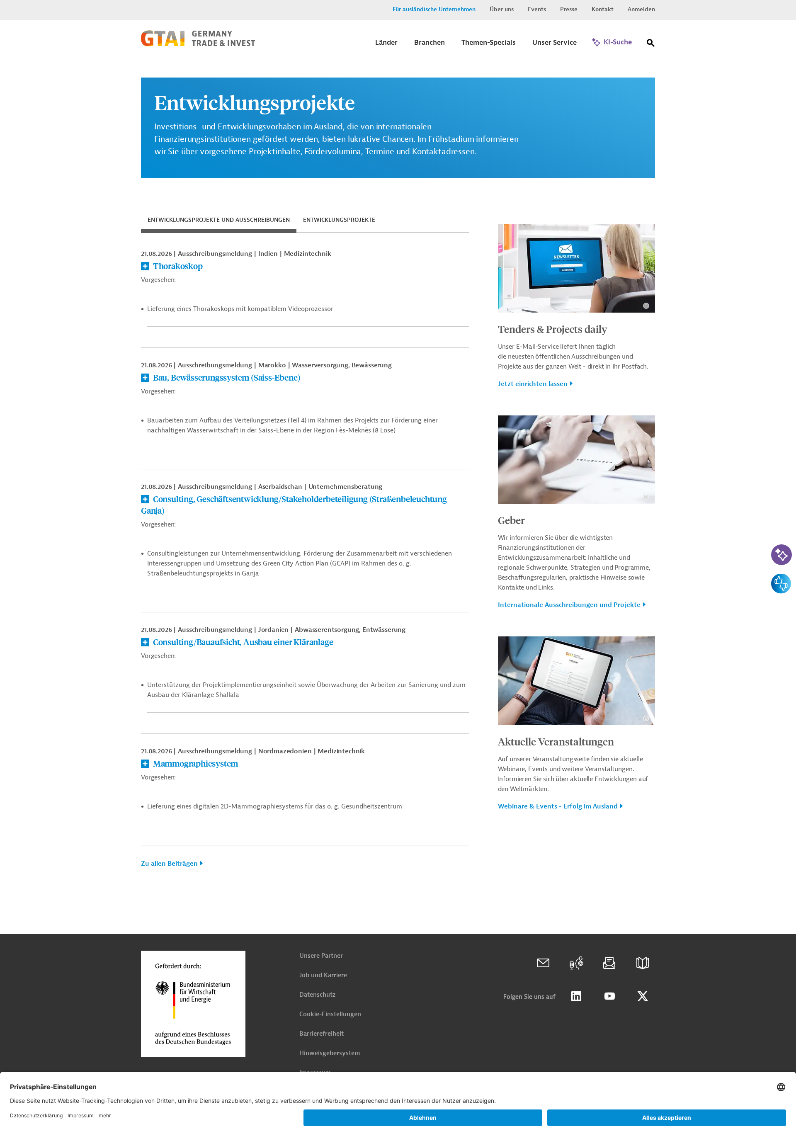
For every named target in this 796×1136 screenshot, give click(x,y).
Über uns (502, 9)
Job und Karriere (323, 975)
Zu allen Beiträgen (169, 863)
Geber (511, 520)
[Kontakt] (543, 963)
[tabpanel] (305, 562)
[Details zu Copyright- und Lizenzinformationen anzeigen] (646, 305)
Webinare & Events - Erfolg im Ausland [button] (558, 806)
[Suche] (651, 44)
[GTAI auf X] (642, 996)
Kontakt (603, 9)
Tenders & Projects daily (552, 329)
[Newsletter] (609, 963)
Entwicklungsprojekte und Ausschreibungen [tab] (219, 219)
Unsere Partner (321, 956)
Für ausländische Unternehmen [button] (434, 9)
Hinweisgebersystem (329, 1053)
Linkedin (576, 996)
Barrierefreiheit (321, 1034)
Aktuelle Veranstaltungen (556, 741)
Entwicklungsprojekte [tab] (339, 219)
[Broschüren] (642, 963)
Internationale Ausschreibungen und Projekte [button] (569, 605)
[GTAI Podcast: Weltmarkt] (576, 963)
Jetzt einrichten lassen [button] (533, 384)
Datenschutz (317, 995)
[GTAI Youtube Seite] (609, 996)
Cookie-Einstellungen (330, 1014)
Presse (569, 9)
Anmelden (641, 9)
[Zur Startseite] (198, 44)
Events (537, 9)
